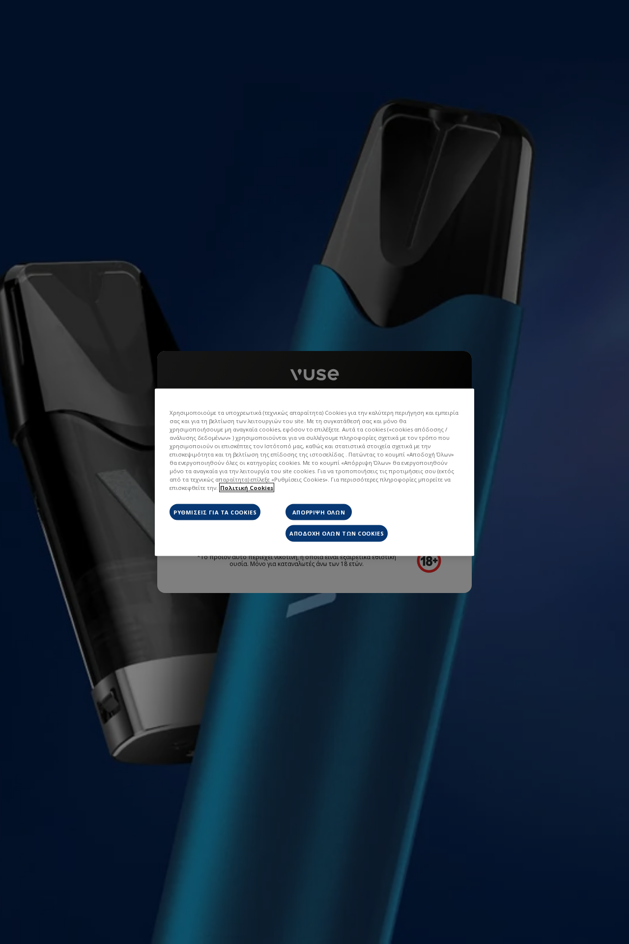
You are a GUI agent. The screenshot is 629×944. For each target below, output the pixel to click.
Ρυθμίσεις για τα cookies (215, 512)
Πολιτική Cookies (246, 487)
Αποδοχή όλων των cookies (336, 533)
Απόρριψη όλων (318, 512)
